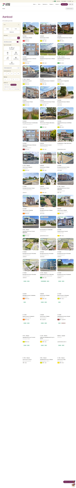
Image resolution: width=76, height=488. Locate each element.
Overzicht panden (69, 8)
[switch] (18, 41)
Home (3, 8)
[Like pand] (37, 23)
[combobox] (10, 38)
